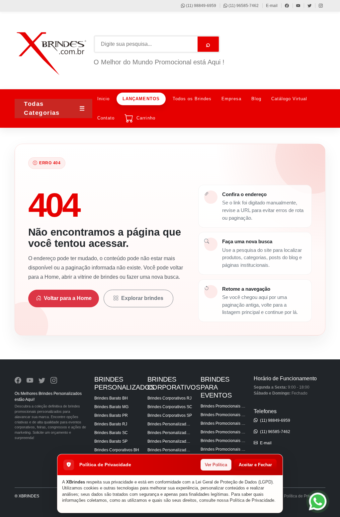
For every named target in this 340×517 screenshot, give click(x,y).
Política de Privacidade (252, 500)
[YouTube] (295, 6)
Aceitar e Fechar (255, 464)
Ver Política (216, 464)
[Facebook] (284, 6)
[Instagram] (317, 6)
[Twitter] (306, 6)
